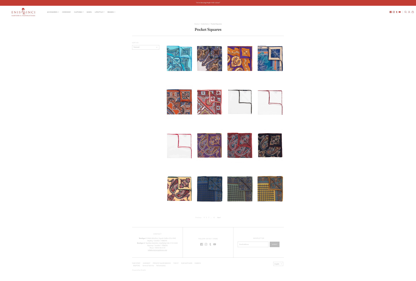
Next (219, 217)
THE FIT (176, 263)
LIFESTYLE (99, 12)
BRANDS (111, 12)
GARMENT (146, 263)
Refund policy (161, 266)
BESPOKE (136, 266)
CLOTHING (78, 12)
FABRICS (198, 263)
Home (196, 24)
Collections (205, 24)
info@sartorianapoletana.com (157, 250)
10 (214, 217)
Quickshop (172, 79)
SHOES (89, 12)
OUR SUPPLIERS (186, 263)
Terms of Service (148, 266)
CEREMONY (66, 12)
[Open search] (406, 12)
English (277, 264)
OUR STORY (136, 263)
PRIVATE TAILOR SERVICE (162, 263)
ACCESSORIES (52, 12)
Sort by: (135, 42)
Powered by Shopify (139, 270)
